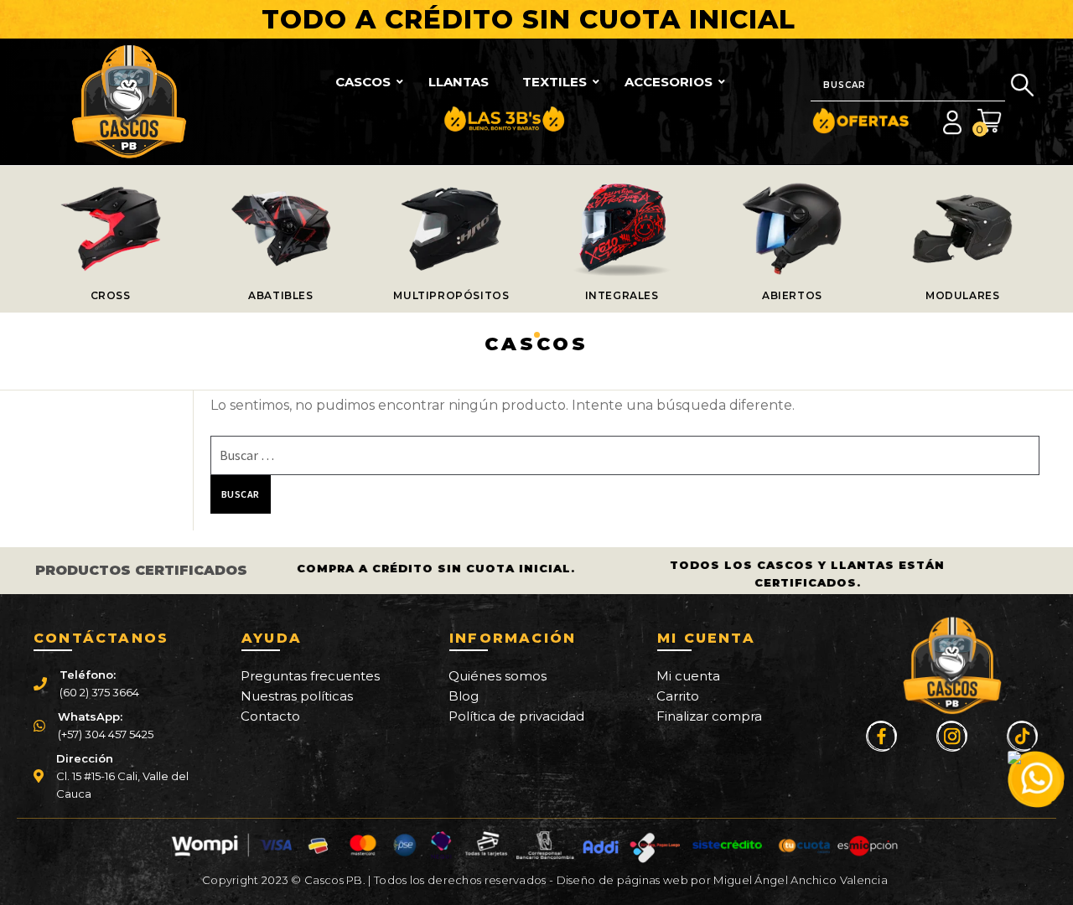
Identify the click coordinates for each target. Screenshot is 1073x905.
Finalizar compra (709, 716)
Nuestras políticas (297, 696)
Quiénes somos (497, 676)
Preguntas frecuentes (310, 676)
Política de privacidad (516, 716)
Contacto (270, 716)
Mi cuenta (688, 676)
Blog (463, 696)
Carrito (677, 696)
